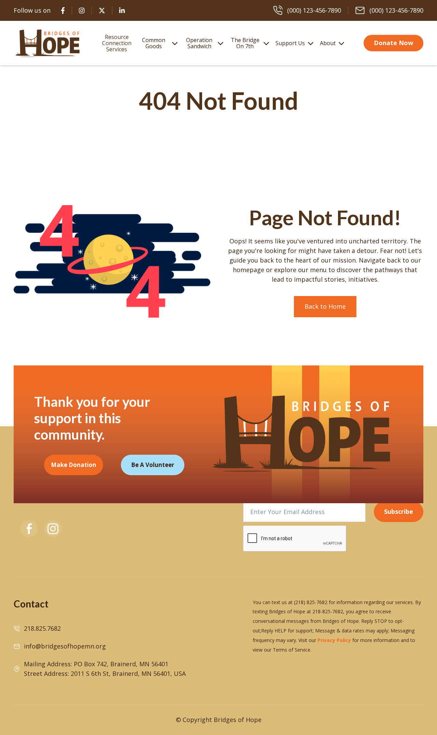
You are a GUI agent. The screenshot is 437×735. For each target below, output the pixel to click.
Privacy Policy (334, 640)
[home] (48, 43)
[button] (158, 43)
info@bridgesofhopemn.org (65, 646)
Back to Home (325, 306)
